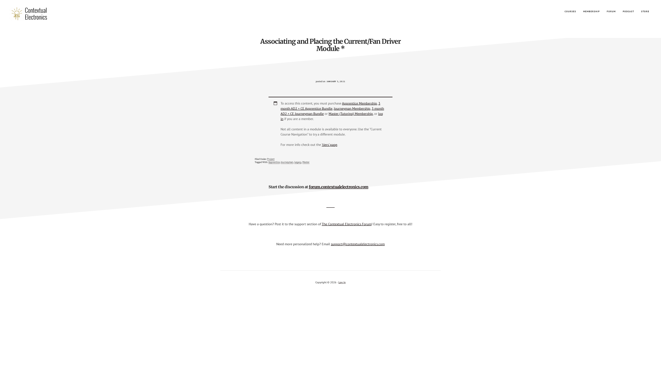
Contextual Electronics (34, 14)
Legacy (297, 162)
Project (271, 159)
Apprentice (274, 162)
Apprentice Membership (359, 103)
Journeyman (287, 162)
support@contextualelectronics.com (358, 244)
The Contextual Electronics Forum (346, 224)
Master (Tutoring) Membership (351, 113)
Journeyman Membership (352, 108)
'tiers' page (329, 144)
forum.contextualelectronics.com (338, 186)
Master (305, 162)
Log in (342, 282)
